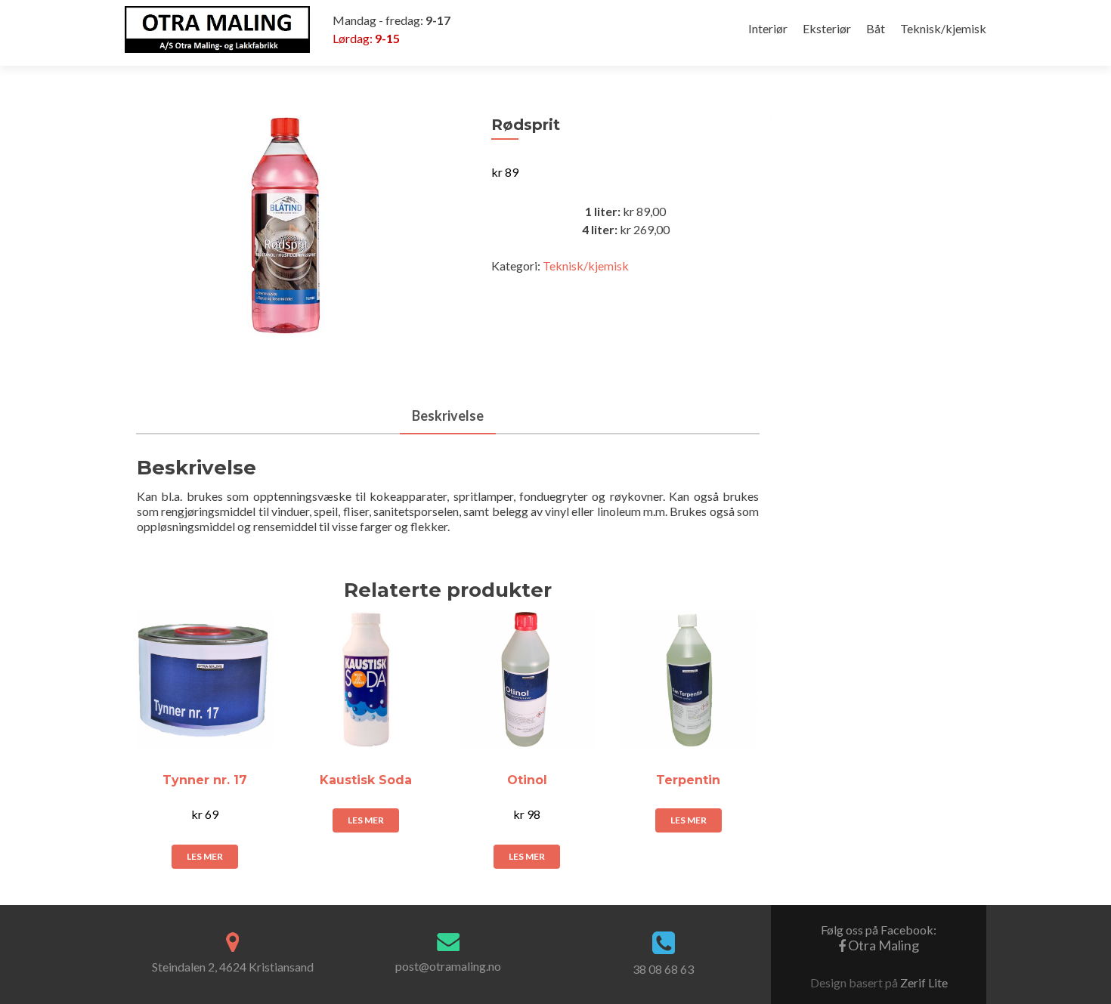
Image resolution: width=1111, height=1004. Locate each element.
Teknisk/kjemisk (943, 28)
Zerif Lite (924, 982)
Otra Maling (878, 937)
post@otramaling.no (448, 966)
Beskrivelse (448, 415)
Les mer (205, 856)
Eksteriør (827, 28)
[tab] (448, 416)
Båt (875, 28)
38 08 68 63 (663, 969)
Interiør (768, 28)
